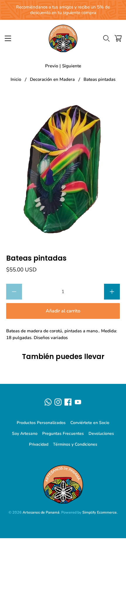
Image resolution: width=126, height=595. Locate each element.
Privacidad (38, 444)
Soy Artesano (25, 433)
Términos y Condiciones (75, 444)
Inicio (16, 79)
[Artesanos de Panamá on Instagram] (58, 402)
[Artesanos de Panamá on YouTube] (77, 402)
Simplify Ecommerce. (100, 512)
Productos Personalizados (41, 422)
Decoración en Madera (52, 79)
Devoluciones (101, 433)
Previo (51, 66)
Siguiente (71, 66)
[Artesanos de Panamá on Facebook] (67, 402)
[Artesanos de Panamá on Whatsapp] (48, 402)
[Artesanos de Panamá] (63, 38)
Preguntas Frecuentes (63, 433)
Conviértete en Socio (89, 422)
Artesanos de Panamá (41, 512)
